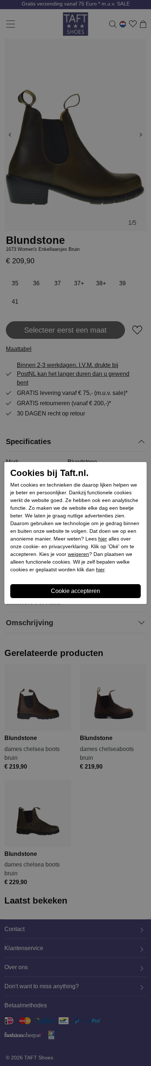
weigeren (78, 554)
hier (102, 539)
